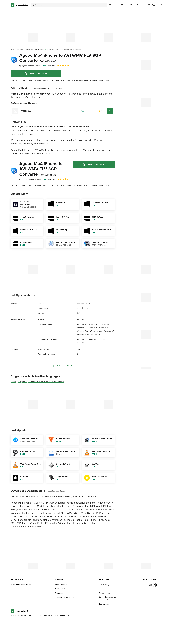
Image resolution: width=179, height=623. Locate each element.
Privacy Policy (104, 585)
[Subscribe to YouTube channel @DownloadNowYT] (155, 585)
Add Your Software (62, 589)
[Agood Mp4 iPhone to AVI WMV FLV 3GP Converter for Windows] (14, 60)
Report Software (65, 366)
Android (140, 5)
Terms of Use (104, 589)
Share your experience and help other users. (90, 80)
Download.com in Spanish (64, 597)
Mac (123, 5)
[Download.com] (19, 5)
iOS (130, 5)
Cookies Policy (104, 593)
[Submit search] (33, 5)
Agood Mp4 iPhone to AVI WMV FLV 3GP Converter (60, 58)
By (30, 66)
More (163, 5)
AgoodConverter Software (56, 491)
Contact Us (59, 593)
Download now (38, 73)
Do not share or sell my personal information (108, 598)
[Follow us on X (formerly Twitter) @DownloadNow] (150, 585)
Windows (112, 5)
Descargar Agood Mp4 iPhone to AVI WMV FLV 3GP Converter (37, 382)
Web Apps (152, 5)
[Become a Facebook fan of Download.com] (145, 585)
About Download (61, 585)
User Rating (52, 66)
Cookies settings (105, 604)
